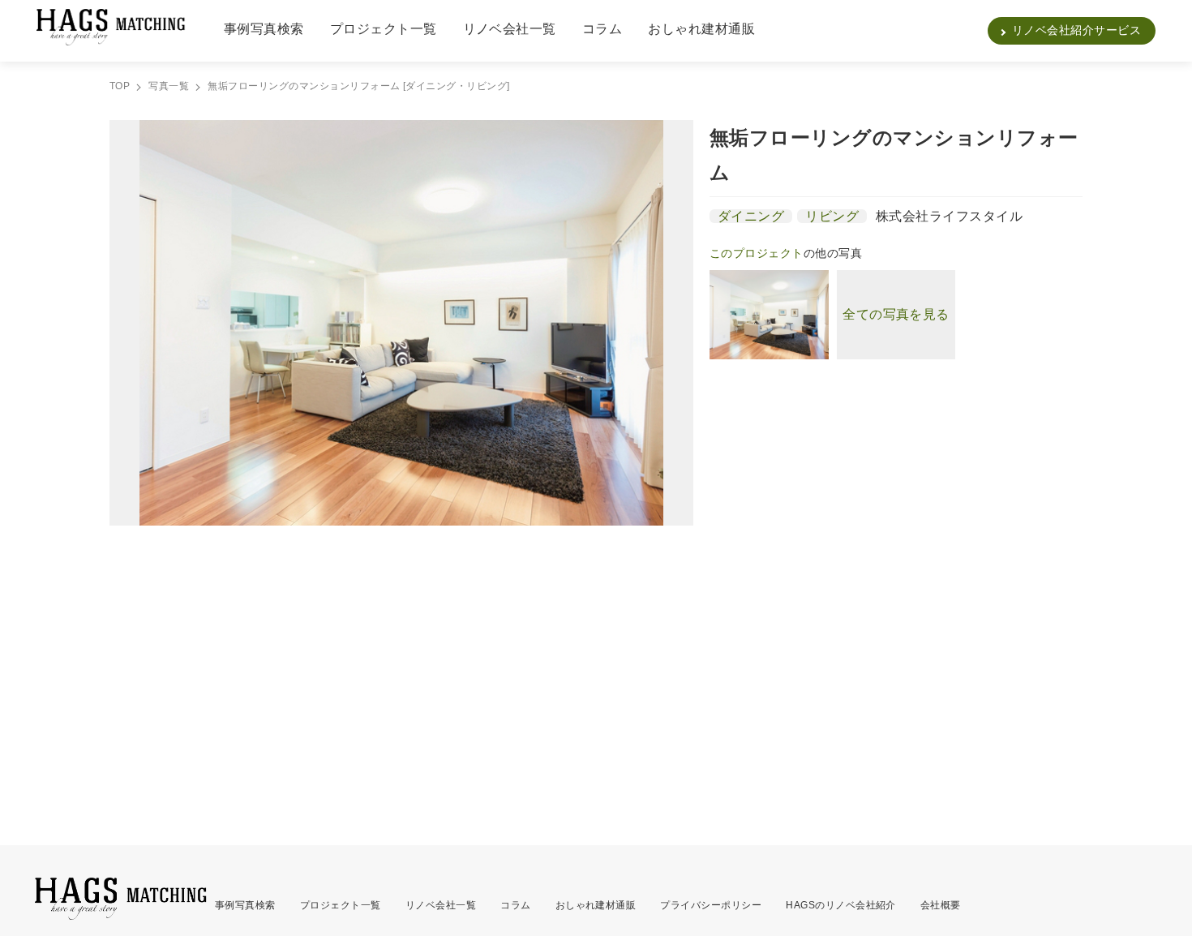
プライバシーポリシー (710, 905)
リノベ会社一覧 (509, 29)
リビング (832, 216)
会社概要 (940, 905)
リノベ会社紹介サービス (1076, 30)
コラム (602, 29)
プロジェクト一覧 (383, 29)
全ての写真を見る (896, 314)
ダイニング (751, 216)
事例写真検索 (264, 29)
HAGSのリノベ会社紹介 (841, 905)
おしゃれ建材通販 (701, 29)
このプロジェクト (757, 253)
